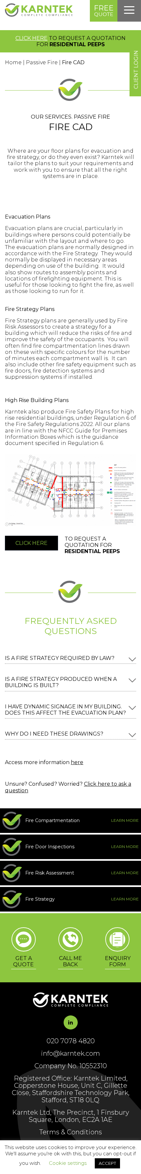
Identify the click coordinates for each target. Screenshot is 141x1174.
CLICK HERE (31, 38)
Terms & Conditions (70, 1132)
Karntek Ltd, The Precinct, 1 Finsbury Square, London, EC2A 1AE (70, 1116)
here (77, 762)
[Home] (38, 15)
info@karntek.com (70, 1053)
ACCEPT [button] (107, 1163)
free (103, 10)
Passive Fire (42, 62)
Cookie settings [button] (68, 1163)
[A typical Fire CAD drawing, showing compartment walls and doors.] (70, 524)
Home (13, 62)
